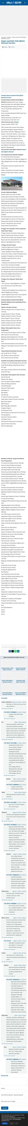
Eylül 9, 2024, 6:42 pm (20, 792)
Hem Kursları (7, 941)
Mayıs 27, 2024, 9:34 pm (19, 854)
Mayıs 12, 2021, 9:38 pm (19, 918)
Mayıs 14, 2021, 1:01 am (20, 941)
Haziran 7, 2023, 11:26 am (19, 891)
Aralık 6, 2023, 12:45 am (20, 979)
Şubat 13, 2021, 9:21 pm (19, 953)
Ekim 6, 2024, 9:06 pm (20, 722)
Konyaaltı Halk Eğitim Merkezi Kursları (20, 682)
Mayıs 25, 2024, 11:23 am (19, 812)
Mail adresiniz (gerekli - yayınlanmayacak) (12, 1094)
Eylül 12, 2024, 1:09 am (20, 802)
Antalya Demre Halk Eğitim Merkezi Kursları (7, 669)
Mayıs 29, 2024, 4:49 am (20, 875)
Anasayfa (3, 37)
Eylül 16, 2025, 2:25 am (20, 784)
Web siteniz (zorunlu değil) (8, 1101)
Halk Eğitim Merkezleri (10, 712)
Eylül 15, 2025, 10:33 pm (19, 779)
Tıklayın (16, 122)
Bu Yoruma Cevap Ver (7, 708)
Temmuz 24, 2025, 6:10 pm (19, 712)
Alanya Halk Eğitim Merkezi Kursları (20, 693)
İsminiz (3, 1088)
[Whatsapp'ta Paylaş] (15, 651)
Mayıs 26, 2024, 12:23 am (19, 824)
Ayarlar (11, 1123)
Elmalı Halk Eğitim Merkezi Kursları (7, 681)
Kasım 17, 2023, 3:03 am (19, 1059)
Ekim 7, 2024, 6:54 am (20, 743)
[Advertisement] (14, 20)
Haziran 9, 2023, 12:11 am (19, 903)
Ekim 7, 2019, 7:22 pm (20, 1015)
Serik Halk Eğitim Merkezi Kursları (7, 693)
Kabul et (5, 1123)
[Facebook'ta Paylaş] (10, 651)
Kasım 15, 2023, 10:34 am (19, 1047)
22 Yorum (12, 47)
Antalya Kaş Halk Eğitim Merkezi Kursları (21, 669)
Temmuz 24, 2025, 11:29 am (19, 702)
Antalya (9, 37)
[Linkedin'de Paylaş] (18, 651)
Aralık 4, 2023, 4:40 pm (20, 965)
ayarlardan (18, 1119)
